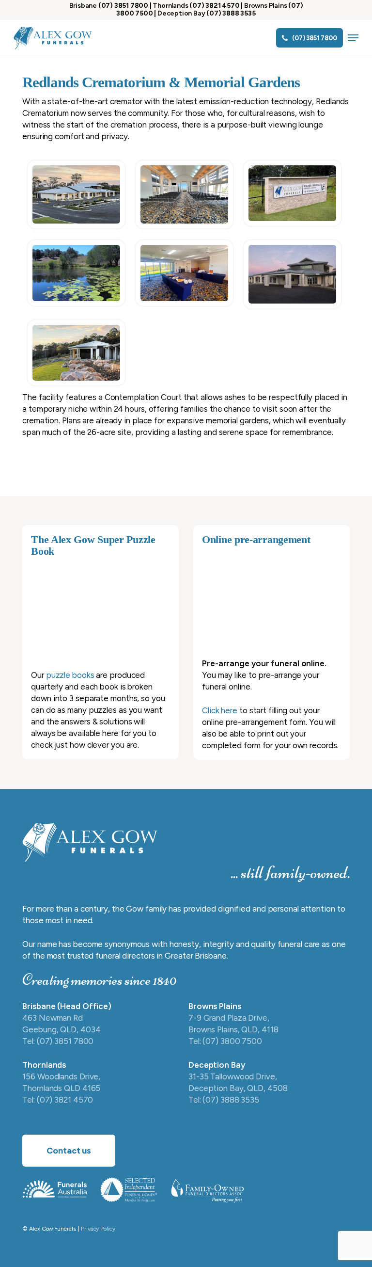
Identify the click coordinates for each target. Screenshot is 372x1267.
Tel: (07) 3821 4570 (57, 1100)
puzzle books (70, 675)
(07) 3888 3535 (230, 13)
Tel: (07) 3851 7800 (57, 1041)
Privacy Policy (98, 1228)
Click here (219, 710)
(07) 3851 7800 (123, 5)
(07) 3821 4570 (214, 5)
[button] (353, 38)
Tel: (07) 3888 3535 (223, 1100)
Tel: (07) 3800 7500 (225, 1041)
